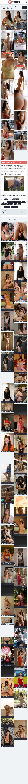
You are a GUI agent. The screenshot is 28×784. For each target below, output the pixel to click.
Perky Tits (11, 204)
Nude (19, 204)
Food (3, 204)
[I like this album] (3, 211)
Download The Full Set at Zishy (14, 162)
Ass (6, 204)
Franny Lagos (16, 199)
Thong (19, 202)
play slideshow (24, 8)
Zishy (6, 199)
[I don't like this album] (5, 211)
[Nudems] (14, 2)
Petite (15, 204)
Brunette (9, 202)
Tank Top (14, 202)
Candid (23, 202)
